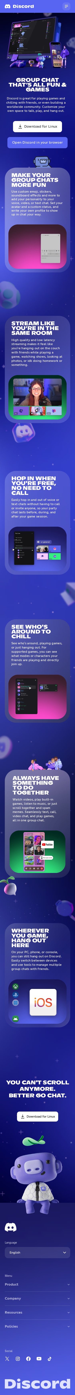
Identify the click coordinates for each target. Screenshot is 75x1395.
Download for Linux (40, 126)
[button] (66, 6)
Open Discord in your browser (37, 142)
